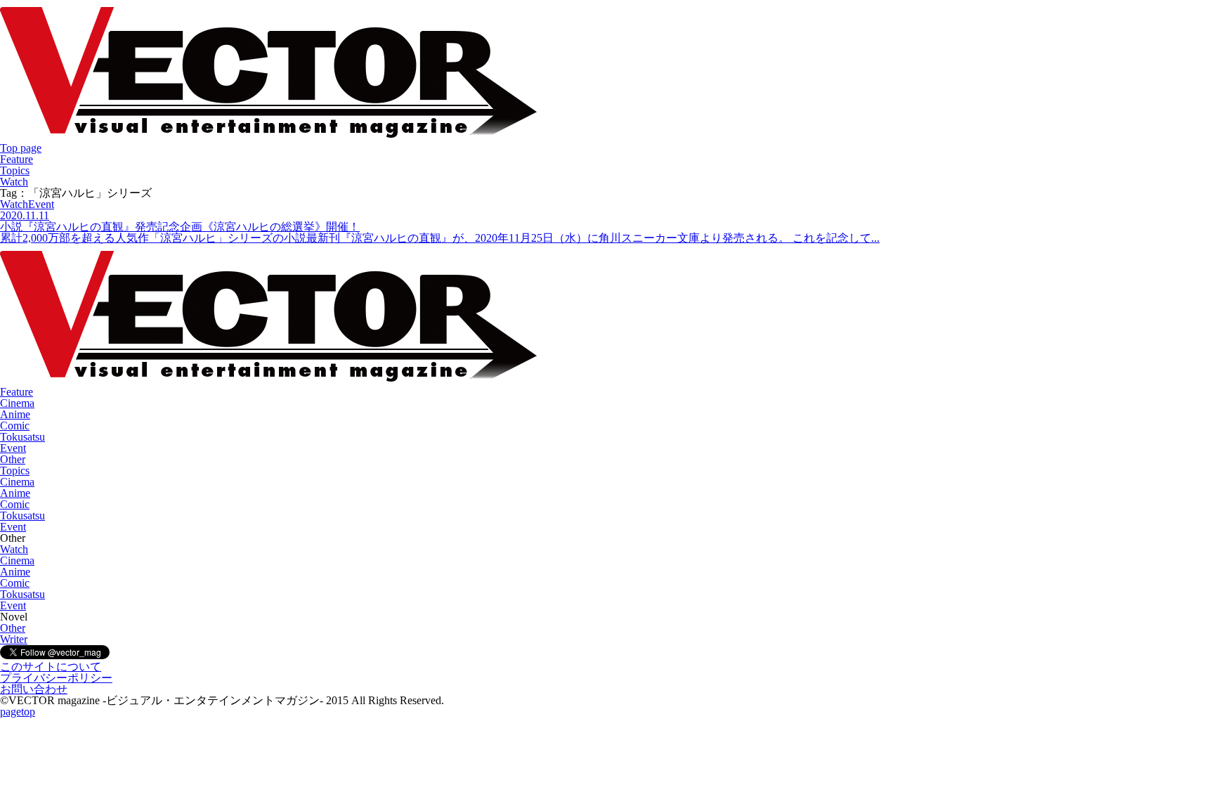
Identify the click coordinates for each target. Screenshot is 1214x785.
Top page (20, 148)
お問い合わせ (33, 689)
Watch (14, 182)
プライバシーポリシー (56, 678)
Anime (15, 414)
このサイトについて (50, 667)
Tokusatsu (22, 437)
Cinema (17, 403)
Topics (15, 170)
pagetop (17, 712)
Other (12, 459)
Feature (16, 159)
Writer (13, 639)
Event (13, 448)
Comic (15, 426)
